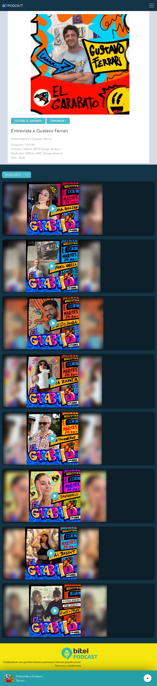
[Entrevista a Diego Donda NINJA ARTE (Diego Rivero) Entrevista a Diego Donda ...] (53, 323)
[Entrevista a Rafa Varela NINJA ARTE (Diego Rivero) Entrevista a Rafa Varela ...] (52, 266)
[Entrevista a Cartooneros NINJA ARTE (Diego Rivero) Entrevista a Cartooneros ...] (52, 438)
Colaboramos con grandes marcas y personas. (42, 662)
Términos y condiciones (68, 666)
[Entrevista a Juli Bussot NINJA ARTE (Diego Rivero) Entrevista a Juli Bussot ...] (51, 553)
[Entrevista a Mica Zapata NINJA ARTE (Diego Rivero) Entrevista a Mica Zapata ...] (52, 381)
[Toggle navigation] (150, 5)
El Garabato (34, 121)
